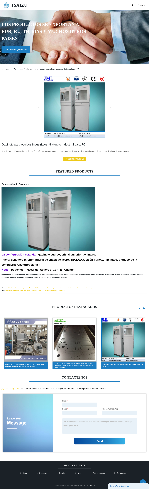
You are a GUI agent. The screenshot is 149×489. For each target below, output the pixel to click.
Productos (18, 69)
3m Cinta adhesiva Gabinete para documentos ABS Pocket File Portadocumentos (35, 290)
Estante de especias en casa (55, 277)
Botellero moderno (55, 274)
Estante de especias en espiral (108, 274)
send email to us (76, 159)
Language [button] (141, 5)
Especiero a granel (9, 277)
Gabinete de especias (10, 274)
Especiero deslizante (87, 274)
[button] (124, 5)
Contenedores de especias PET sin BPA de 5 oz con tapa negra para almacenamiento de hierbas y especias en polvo (51, 288)
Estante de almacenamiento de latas (33, 274)
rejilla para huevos (71, 274)
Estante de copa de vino (34, 277)
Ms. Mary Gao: (12, 388)
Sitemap (92, 485)
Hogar (7, 69)
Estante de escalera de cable (132, 274)
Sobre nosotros (99, 473)
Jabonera (20, 277)
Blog (79, 473)
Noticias (62, 473)
